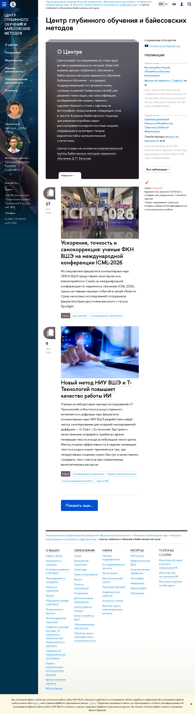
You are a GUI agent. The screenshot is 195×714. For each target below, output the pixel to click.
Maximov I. (165, 80)
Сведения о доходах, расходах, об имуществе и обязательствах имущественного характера (57, 636)
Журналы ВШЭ (139, 588)
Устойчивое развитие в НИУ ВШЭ (57, 571)
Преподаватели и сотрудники (55, 580)
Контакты (11, 90)
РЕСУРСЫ (137, 550)
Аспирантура (81, 593)
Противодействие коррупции (56, 620)
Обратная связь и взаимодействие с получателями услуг (85, 637)
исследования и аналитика (106, 315)
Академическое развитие (111, 593)
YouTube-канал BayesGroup (164, 46)
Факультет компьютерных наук (151, 535)
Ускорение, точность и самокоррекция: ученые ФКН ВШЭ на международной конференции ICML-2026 (97, 252)
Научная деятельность (14, 69)
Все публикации (156, 169)
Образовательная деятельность (16, 80)
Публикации (137, 593)
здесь (36, 703)
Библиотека (137, 555)
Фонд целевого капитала (54, 611)
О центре (11, 44)
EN (166, 4)
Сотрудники (13, 52)
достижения (80, 315)
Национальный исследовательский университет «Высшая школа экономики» (88, 535)
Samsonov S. (152, 140)
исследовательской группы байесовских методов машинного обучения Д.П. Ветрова (89, 153)
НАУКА (107, 550)
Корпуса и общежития (52, 588)
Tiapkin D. (178, 80)
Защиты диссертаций (113, 586)
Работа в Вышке (54, 688)
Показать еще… (79, 505)
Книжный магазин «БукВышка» (140, 571)
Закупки (50, 595)
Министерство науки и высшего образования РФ (170, 563)
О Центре (69, 51)
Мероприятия (13, 60)
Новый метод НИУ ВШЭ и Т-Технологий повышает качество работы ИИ (96, 389)
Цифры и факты (54, 555)
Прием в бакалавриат (86, 574)
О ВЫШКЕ (52, 550)
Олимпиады (80, 569)
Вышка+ (78, 579)
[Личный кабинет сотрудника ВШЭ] (182, 4)
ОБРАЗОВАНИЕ (84, 550)
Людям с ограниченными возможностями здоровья (55, 669)
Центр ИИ (102, 481)
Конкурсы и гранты (112, 600)
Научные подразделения (111, 557)
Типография (137, 578)
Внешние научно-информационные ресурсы (112, 609)
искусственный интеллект (77, 481)
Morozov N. (151, 80)
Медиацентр (138, 583)
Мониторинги (110, 573)
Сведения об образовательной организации (55, 654)
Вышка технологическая (122, 473)
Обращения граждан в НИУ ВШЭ (57, 602)
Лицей (78, 555)
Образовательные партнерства (84, 626)
